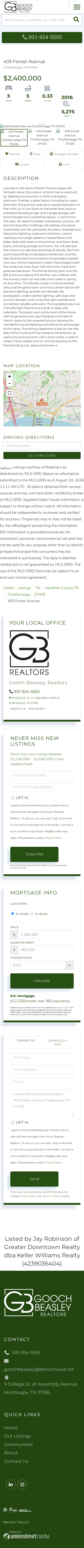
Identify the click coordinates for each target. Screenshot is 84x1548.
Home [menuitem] (11, 1427)
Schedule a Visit (58, 1042)
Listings (24, 588)
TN (37, 588)
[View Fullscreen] (9, 393)
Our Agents (36, 708)
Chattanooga (19, 594)
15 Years (40, 914)
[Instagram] (22, 1485)
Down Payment (22, 942)
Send (34, 1179)
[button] (76, 20)
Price (14, 927)
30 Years (22, 914)
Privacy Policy (53, 838)
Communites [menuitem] (18, 1444)
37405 (39, 594)
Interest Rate (21, 957)
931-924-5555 (45, 37)
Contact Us (18, 708)
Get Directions (42, 455)
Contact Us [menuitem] (16, 1461)
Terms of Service (51, 1196)
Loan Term (18, 903)
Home (8, 588)
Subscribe (34, 854)
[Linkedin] (10, 1485)
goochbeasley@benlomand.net (39, 1369)
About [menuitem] (11, 1452)
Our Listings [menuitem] (17, 1436)
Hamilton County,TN (62, 588)
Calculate (42, 980)
